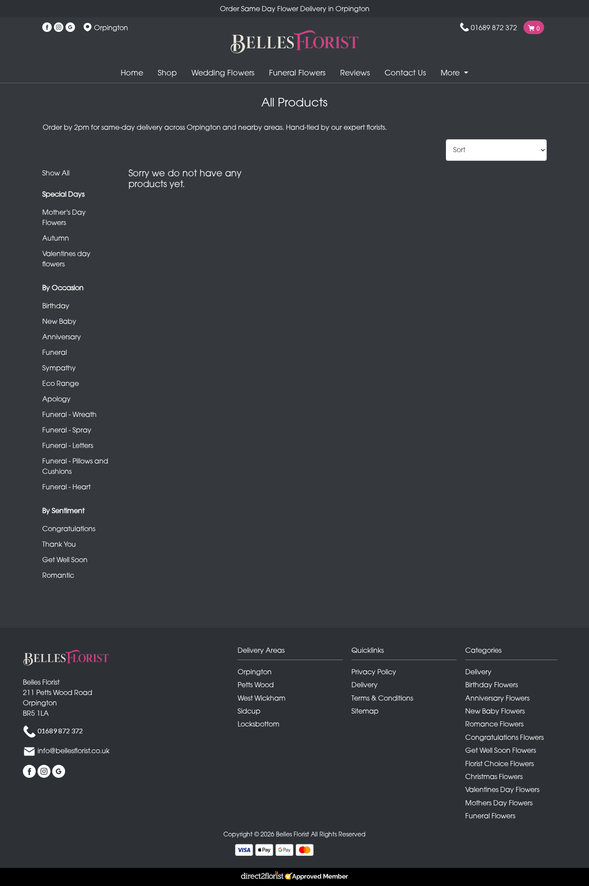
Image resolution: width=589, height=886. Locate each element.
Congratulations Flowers (504, 737)
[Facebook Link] (47, 27)
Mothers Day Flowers (499, 802)
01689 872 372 (494, 27)
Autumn (55, 238)
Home (132, 72)
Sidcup (249, 711)
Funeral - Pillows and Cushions (75, 466)
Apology (56, 398)
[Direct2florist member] (294, 877)
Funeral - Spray (66, 430)
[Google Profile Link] (70, 27)
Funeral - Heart (66, 486)
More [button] (451, 72)
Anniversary (61, 336)
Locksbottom (258, 724)
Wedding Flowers (222, 72)
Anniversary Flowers (497, 698)
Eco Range (60, 383)
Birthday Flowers (491, 684)
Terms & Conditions (382, 698)
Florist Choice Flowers (499, 763)
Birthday (55, 305)
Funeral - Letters (67, 445)
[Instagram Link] (58, 27)
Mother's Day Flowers (64, 217)
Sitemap (365, 711)
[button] (294, 652)
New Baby (59, 321)
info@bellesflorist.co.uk (74, 750)
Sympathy (59, 367)
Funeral (54, 352)
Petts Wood (256, 684)
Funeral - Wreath (69, 414)
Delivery (364, 684)
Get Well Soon (65, 559)
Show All (55, 173)
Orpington (255, 671)
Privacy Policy (373, 671)
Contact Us (405, 72)
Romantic (58, 575)
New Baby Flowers (495, 711)
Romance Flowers (494, 724)
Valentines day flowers (66, 258)
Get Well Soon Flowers (500, 750)
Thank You (59, 544)
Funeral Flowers (297, 72)
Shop (167, 72)
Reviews (355, 72)
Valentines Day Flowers (502, 789)
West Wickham (261, 698)
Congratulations (68, 528)
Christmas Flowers (494, 776)
